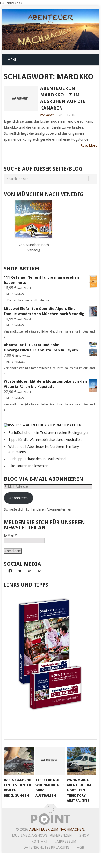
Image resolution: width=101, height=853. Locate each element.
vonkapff (47, 115)
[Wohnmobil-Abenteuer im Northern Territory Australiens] (81, 761)
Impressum (65, 841)
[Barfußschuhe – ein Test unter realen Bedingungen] (19, 761)
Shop (84, 835)
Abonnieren (18, 498)
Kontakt (39, 841)
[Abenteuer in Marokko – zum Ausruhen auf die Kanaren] (20, 98)
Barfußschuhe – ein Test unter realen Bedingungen (48, 433)
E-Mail (10, 535)
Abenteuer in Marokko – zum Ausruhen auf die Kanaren (62, 98)
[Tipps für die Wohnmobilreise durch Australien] (50, 761)
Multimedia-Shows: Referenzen (42, 835)
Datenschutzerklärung (46, 847)
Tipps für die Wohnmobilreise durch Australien (45, 440)
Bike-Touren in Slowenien (28, 466)
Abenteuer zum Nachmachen (56, 829)
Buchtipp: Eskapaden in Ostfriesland (37, 459)
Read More (89, 145)
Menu (12, 60)
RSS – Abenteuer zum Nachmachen (48, 425)
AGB (80, 847)
